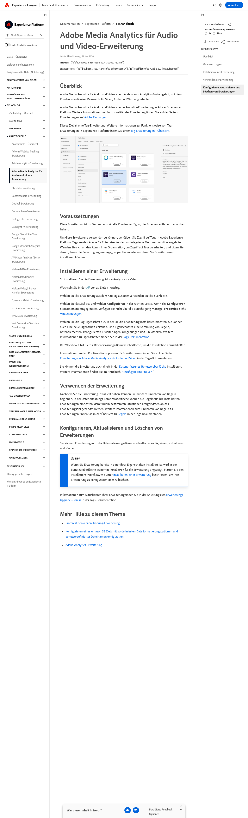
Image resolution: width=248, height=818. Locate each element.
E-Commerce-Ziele (18, 372)
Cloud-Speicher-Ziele (20, 336)
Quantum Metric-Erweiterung (28, 300)
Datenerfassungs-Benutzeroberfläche (142, 366)
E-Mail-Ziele (15, 380)
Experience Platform (98, 24)
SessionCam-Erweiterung (25, 308)
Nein (219, 33)
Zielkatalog (13, 105)
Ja (210, 33)
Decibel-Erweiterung (23, 203)
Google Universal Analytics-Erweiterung (26, 248)
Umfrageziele (16, 442)
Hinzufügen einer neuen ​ (137, 372)
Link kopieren (232, 41)
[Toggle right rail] (202, 15)
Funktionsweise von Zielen (22, 80)
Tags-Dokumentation (136, 337)
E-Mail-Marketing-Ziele (21, 388)
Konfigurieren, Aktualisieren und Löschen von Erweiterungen (221, 89)
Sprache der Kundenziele (23, 450)
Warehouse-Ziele (18, 457)
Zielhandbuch (125, 24)
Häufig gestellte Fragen (19, 474)
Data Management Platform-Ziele (25, 354)
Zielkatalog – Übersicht (21, 113)
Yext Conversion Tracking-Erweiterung (25, 325)
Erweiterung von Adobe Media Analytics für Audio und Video (98, 358)
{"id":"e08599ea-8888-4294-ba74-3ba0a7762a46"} (97, 62)
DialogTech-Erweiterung (25, 219)
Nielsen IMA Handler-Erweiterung (23, 279)
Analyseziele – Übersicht (25, 144)
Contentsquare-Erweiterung (26, 196)
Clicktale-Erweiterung (23, 188)
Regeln (122, 414)
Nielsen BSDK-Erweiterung (26, 269)
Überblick (208, 56)
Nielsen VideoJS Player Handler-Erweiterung (24, 290)
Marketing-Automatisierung (24, 403)
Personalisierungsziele (22, 419)
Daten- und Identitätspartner (19, 363)
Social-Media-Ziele (19, 426)
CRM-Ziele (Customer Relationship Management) (24, 344)
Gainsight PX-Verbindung (25, 226)
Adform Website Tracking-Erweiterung (26, 153)
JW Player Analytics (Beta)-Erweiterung (26, 259)
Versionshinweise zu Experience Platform (24, 483)
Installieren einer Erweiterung (132, 475)
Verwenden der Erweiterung (218, 79)
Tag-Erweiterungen (19, 395)
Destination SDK (15, 466)
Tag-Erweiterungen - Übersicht (150, 131)
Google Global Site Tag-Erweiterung (24, 236)
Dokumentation (70, 24)
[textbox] (24, 35)
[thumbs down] (136, 810)
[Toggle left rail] (45, 15)
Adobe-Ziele (15, 120)
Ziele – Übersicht (17, 57)
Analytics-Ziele (17, 136)
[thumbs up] (127, 810)
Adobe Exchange (95, 117)
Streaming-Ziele (18, 434)
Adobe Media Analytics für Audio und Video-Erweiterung (27, 175)
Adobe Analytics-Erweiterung (83, 545)
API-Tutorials (14, 87)
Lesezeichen (213, 41)
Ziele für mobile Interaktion (25, 411)
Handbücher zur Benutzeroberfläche (18, 96)
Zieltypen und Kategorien (20, 64)
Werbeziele (15, 128)
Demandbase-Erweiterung (26, 211)
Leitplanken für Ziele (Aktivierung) (25, 72)
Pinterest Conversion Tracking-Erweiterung (92, 523)
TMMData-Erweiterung (24, 315)
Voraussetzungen (71, 314)
